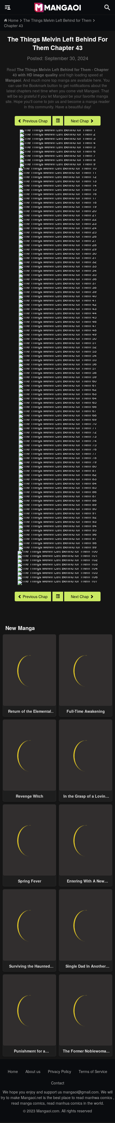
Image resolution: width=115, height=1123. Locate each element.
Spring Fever (29, 881)
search (107, 7)
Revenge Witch (29, 796)
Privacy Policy (59, 1071)
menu (8, 7)
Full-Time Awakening (86, 711)
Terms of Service (93, 1071)
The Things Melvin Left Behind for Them (57, 43)
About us (32, 1071)
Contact (57, 1082)
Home (13, 1071)
